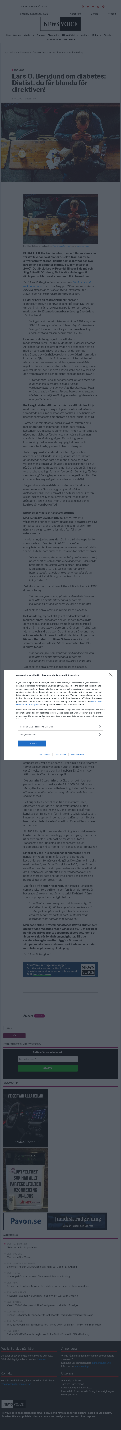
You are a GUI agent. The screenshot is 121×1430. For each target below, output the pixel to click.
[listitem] (60, 726)
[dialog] (60, 715)
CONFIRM (32, 743)
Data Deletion (43, 754)
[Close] (111, 675)
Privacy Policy (77, 754)
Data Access (60, 754)
